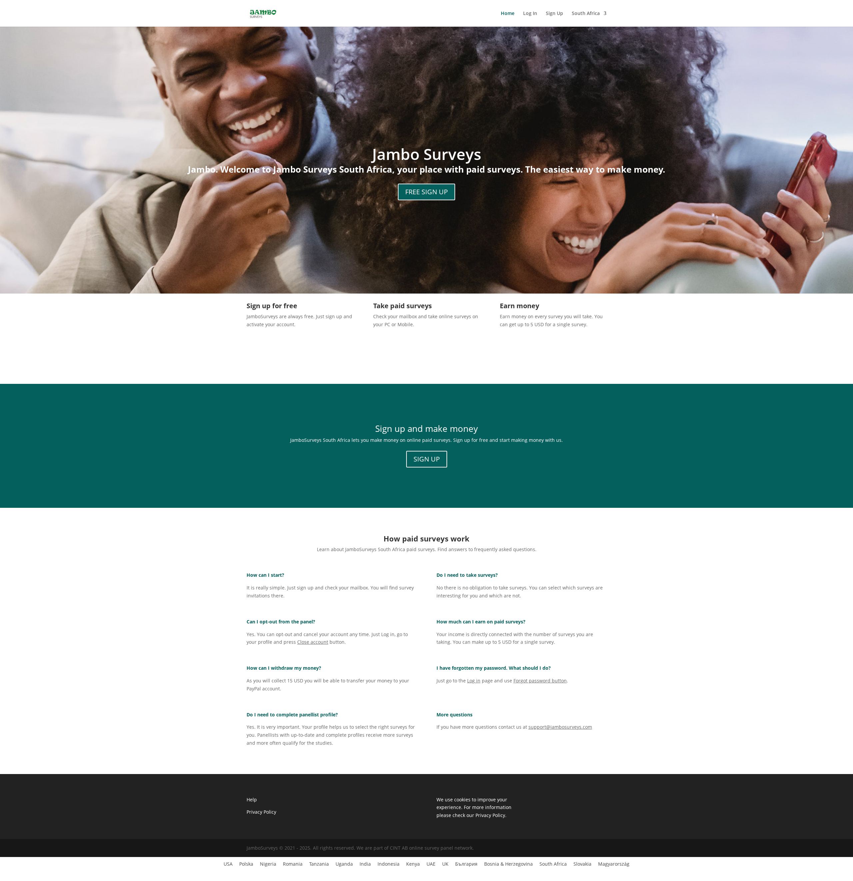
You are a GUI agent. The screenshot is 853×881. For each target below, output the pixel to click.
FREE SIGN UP (426, 191)
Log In (530, 13)
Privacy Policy (261, 812)
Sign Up (554, 13)
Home (507, 13)
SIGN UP (427, 458)
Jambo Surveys (426, 154)
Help (252, 799)
